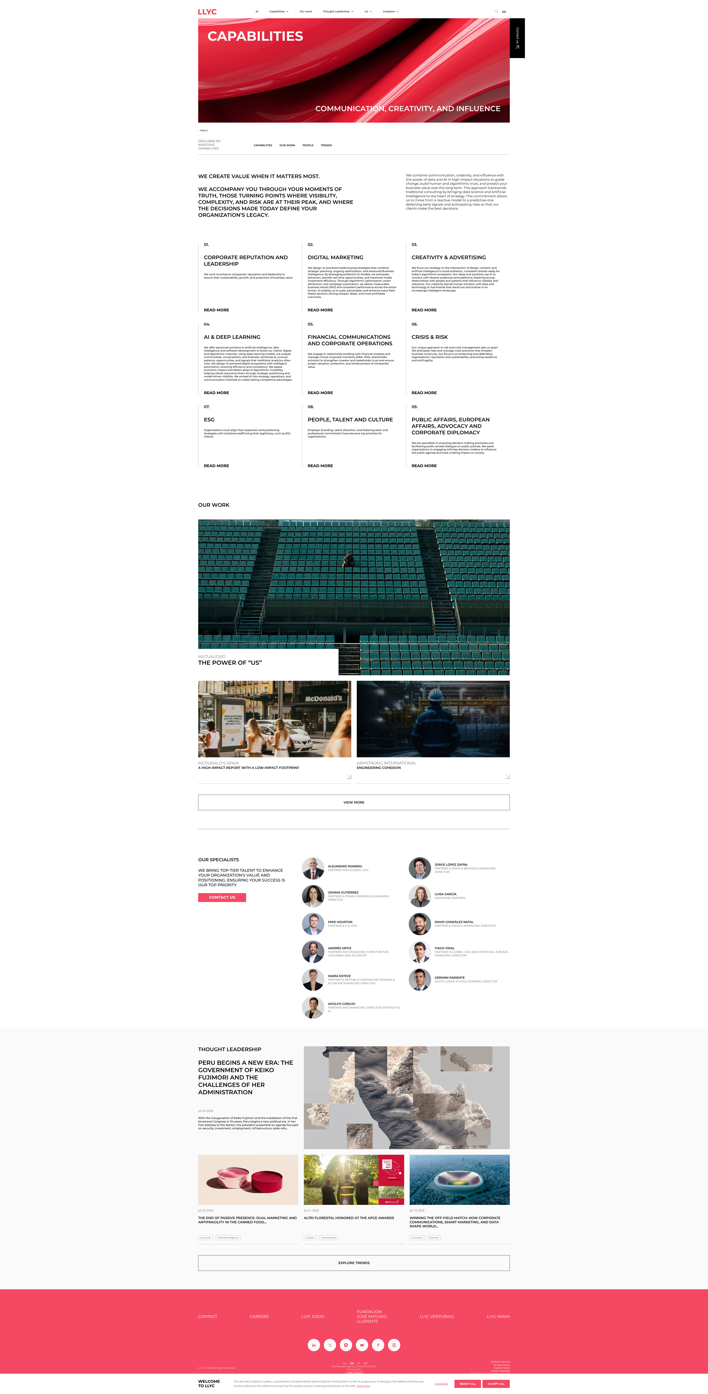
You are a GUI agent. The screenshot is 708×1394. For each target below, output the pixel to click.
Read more (216, 310)
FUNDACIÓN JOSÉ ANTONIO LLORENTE (372, 1317)
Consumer (205, 1237)
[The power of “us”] (354, 597)
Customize (441, 1384)
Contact (207, 1316)
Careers (259, 1316)
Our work (306, 11)
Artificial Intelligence (228, 1237)
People (308, 145)
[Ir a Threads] (394, 1345)
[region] (354, 1384)
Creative (310, 1237)
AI (257, 11)
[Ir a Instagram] (346, 1345)
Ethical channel (500, 1361)
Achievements (328, 1237)
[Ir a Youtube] (362, 1345)
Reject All (468, 1384)
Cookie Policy (363, 1386)
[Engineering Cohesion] (433, 719)
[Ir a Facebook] (378, 1345)
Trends (326, 145)
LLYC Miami (498, 1316)
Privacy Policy (502, 1365)
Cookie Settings (500, 1370)
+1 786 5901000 (354, 1372)
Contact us (517, 35)
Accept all (496, 1384)
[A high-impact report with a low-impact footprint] (274, 719)
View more (354, 802)
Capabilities (263, 145)
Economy (433, 1237)
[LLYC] (207, 12)
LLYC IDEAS (312, 1316)
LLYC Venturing (437, 1316)
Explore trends (354, 1263)
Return (204, 130)
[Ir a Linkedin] (314, 1345)
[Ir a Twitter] (330, 1345)
